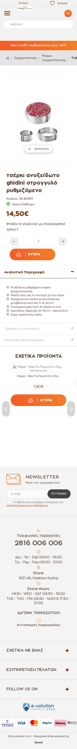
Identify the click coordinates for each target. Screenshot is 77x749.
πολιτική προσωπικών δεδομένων (27, 505)
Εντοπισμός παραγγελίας (38, 625)
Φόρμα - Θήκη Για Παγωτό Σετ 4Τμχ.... (38, 376)
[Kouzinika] (38, 8)
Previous (6, 409)
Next (71, 409)
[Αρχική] (7, 58)
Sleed (38, 742)
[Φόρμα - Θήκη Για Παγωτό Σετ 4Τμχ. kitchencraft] (38, 369)
